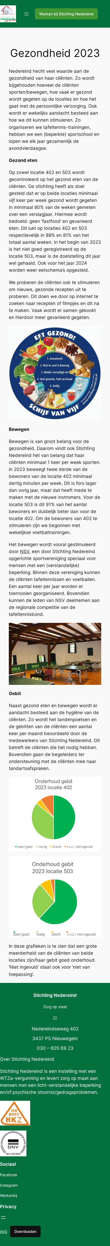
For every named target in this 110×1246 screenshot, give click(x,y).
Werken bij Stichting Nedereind (66, 14)
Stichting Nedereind (55, 995)
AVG (3, 1231)
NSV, (25, 551)
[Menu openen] (26, 14)
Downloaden (25, 1231)
